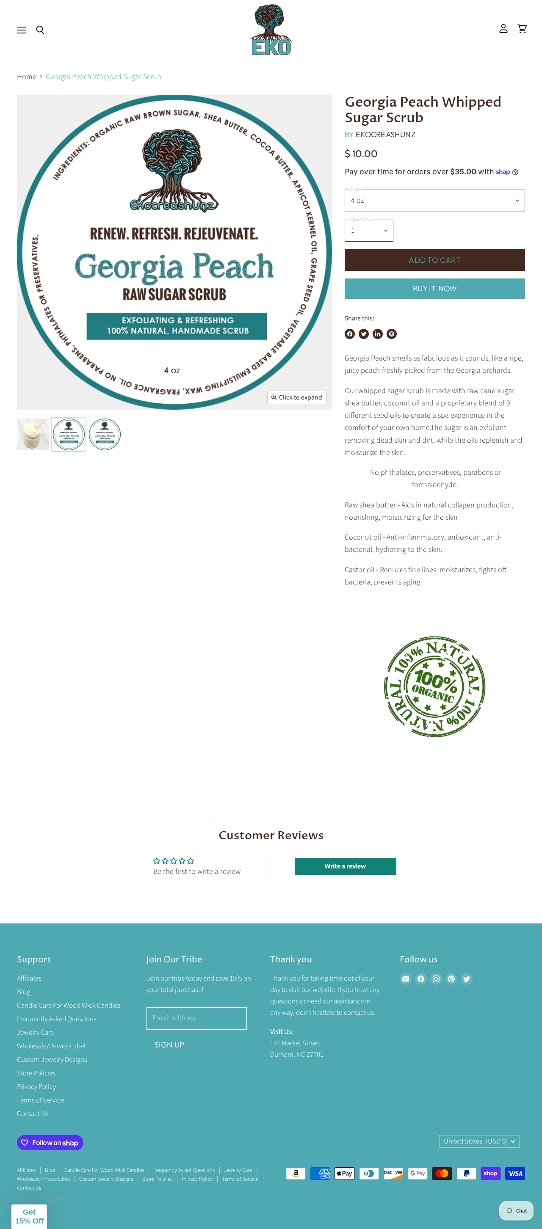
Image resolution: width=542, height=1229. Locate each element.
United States (475, 1141)
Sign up (169, 1045)
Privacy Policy (36, 1087)
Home (26, 77)
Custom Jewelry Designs (52, 1060)
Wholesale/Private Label (51, 1046)
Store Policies (36, 1073)
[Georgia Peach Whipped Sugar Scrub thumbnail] (33, 434)
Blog (23, 992)
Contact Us (33, 1114)
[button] (29, 1216)
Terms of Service (40, 1100)
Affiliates (29, 978)
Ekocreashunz (385, 134)
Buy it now (435, 288)
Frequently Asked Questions (57, 1019)
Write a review (345, 866)
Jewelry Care (35, 1033)
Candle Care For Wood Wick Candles (68, 1005)
